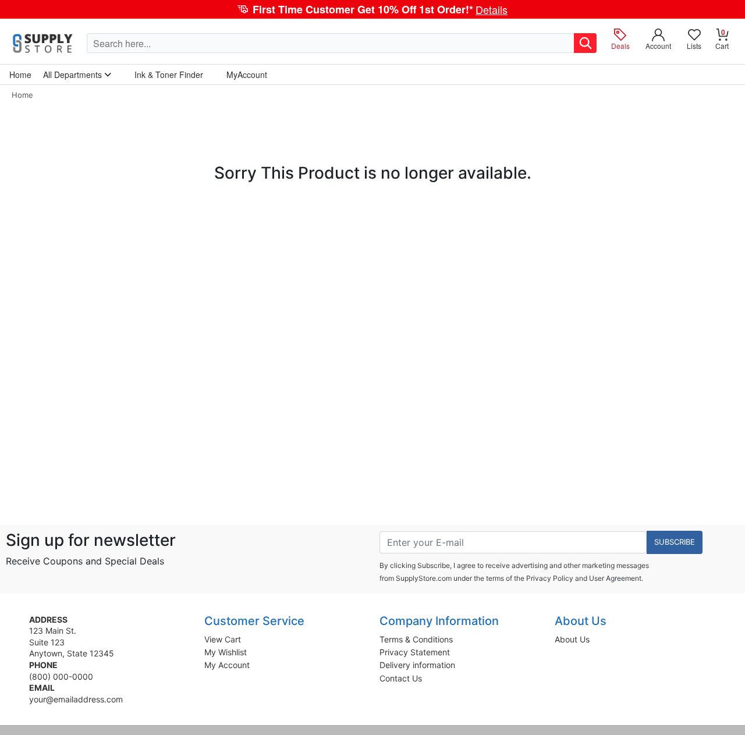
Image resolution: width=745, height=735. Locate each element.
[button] (372, 9)
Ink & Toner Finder (168, 74)
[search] (585, 43)
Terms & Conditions (416, 639)
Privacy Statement (414, 652)
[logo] (43, 43)
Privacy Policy (549, 578)
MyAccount (246, 74)
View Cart (222, 639)
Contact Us (400, 678)
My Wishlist (225, 652)
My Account (227, 665)
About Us (572, 639)
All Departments (73, 74)
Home (22, 95)
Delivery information (417, 665)
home (20, 74)
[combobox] (330, 43)
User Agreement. (616, 578)
